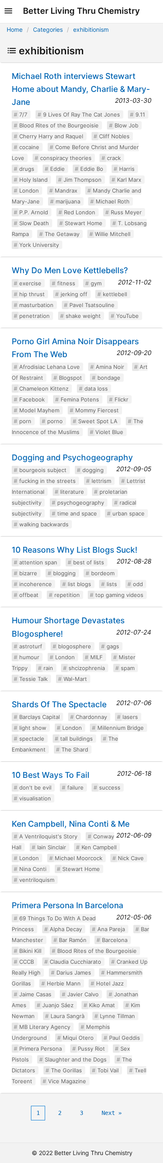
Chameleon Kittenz (44, 388)
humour (29, 657)
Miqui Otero (78, 1037)
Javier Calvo (83, 994)
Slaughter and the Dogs (76, 1059)
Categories (48, 29)
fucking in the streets (47, 480)
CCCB (26, 961)
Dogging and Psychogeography (72, 457)
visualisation (35, 798)
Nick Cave (131, 858)
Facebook (32, 399)
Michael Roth (113, 201)
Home (15, 29)
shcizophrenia (87, 668)
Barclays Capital (39, 717)
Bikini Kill (30, 950)
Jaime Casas (35, 994)
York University (39, 244)
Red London (79, 212)
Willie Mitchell (112, 234)
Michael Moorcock (78, 858)
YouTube (127, 315)
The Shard (74, 749)
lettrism (101, 480)
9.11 (140, 114)
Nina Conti (32, 869)
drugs (26, 168)
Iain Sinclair (51, 847)
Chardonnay (91, 717)
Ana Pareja (111, 929)
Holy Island (33, 179)
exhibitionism (91, 29)
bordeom (103, 573)
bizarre (28, 573)
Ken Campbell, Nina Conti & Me (71, 824)
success (109, 787)
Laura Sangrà (67, 1016)
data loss (96, 388)
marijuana (68, 201)
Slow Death (34, 223)
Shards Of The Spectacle (59, 704)
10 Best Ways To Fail (50, 775)
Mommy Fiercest (97, 410)
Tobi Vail (108, 1070)
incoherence (35, 584)
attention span (38, 562)
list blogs (79, 584)
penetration (34, 315)
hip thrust (32, 294)
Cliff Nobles (114, 136)
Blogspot (70, 377)
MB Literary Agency (44, 1026)
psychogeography (80, 502)
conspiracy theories (66, 158)
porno (55, 421)
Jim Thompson (83, 179)
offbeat (28, 595)
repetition (67, 595)
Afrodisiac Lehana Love (49, 366)
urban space (128, 513)
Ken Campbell (99, 847)
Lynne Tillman (117, 1016)
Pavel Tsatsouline (92, 305)
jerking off (74, 294)
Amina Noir (110, 366)
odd (138, 584)
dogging (93, 470)
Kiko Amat (102, 1005)
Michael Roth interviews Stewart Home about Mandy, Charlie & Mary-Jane (81, 89)
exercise (30, 283)
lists (112, 584)
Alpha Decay (66, 929)
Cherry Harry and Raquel (51, 136)
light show (32, 727)
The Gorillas (66, 1070)
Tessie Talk (33, 678)
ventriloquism (36, 879)
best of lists (88, 562)
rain (48, 668)
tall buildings (76, 738)
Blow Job (126, 125)
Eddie (57, 168)
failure (75, 787)
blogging (64, 573)
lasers (130, 717)
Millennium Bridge (120, 727)
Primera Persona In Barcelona (67, 905)
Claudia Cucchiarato (75, 961)
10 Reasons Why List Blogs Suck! (75, 550)
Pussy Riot (91, 1048)
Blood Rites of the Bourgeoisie (59, 125)
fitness (66, 283)
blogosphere (74, 646)
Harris (127, 168)
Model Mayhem (39, 410)
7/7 (23, 114)
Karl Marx (129, 179)
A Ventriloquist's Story (48, 836)
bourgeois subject (42, 470)
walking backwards (44, 524)
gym (96, 283)
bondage (108, 377)
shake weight (83, 315)
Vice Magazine (67, 1081)
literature (72, 491)
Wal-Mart (75, 678)
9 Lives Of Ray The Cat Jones (81, 114)
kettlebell (115, 294)
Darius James (73, 972)
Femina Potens (80, 399)
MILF (96, 657)
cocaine (29, 147)
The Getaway (62, 234)
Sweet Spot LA (97, 421)
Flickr (121, 399)
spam (128, 668)
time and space (77, 513)
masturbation (36, 305)
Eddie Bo (91, 168)
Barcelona (114, 940)
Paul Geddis (124, 1037)
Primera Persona (40, 1048)
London (29, 190)
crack (114, 158)
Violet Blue (109, 432)
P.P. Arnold (33, 212)
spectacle (31, 738)
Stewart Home (83, 223)
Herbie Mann (64, 983)
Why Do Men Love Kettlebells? (70, 270)
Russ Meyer (126, 212)
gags (113, 646)
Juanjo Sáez (58, 1005)
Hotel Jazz (110, 983)
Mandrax (66, 190)
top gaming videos (119, 595)
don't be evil (35, 787)
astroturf (30, 646)
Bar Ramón (73, 940)
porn (25, 421)
